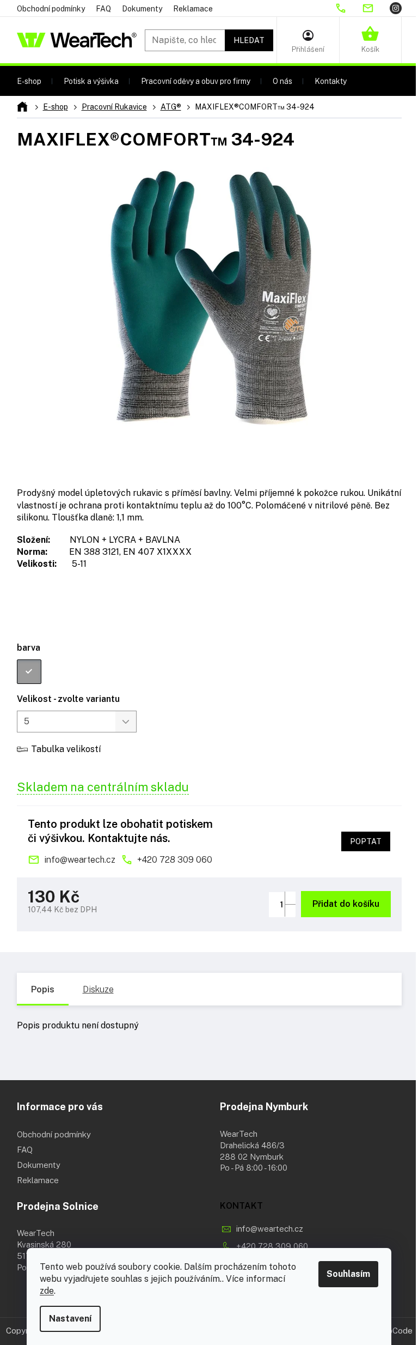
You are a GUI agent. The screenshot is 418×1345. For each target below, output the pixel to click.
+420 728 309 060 (174, 860)
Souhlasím (348, 1274)
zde (47, 1291)
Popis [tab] (42, 989)
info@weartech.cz (79, 860)
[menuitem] (29, 81)
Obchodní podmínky (51, 8)
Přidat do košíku (345, 904)
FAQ (103, 8)
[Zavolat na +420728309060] (348, 8)
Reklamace (193, 8)
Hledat (249, 40)
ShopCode (393, 1330)
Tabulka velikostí (66, 749)
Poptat (366, 841)
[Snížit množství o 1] (290, 910)
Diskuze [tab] (98, 989)
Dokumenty (142, 8)
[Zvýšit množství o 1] (290, 898)
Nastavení (70, 1318)
